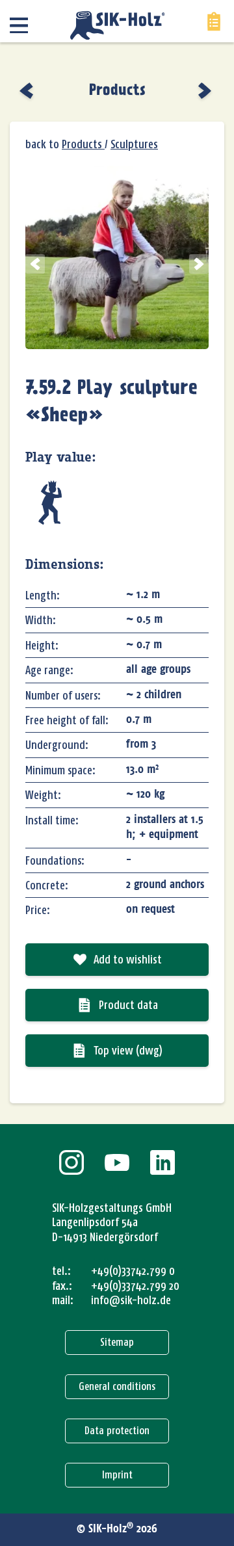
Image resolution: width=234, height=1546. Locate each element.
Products (117, 90)
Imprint (117, 1475)
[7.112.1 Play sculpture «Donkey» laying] (28, 91)
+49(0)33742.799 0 (133, 1271)
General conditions (117, 1386)
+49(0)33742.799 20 (135, 1286)
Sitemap (117, 1342)
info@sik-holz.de (131, 1300)
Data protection (117, 1430)
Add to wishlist (128, 959)
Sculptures (134, 144)
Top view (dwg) (128, 1050)
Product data (128, 1005)
